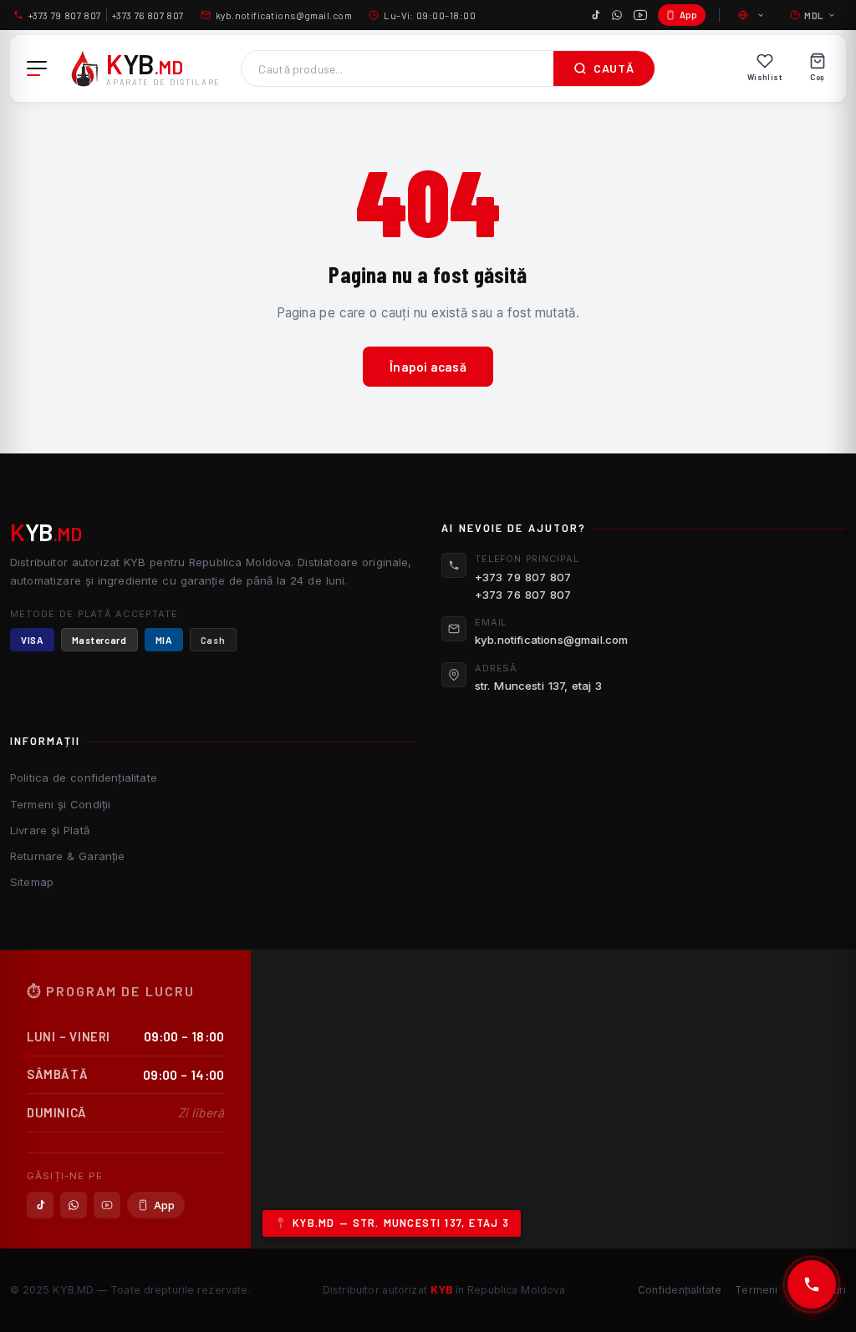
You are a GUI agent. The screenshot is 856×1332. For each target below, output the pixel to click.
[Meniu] (36, 68)
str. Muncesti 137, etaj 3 (539, 685)
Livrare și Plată (49, 830)
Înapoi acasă (428, 366)
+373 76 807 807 (148, 15)
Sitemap (32, 882)
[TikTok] (595, 15)
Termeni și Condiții (60, 804)
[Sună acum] (811, 1284)
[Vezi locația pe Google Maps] (553, 1099)
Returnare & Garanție (67, 856)
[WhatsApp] (617, 15)
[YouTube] (640, 15)
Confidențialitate (680, 1290)
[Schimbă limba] (752, 15)
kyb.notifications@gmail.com (284, 15)
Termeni (756, 1290)
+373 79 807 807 (64, 15)
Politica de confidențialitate (83, 777)
